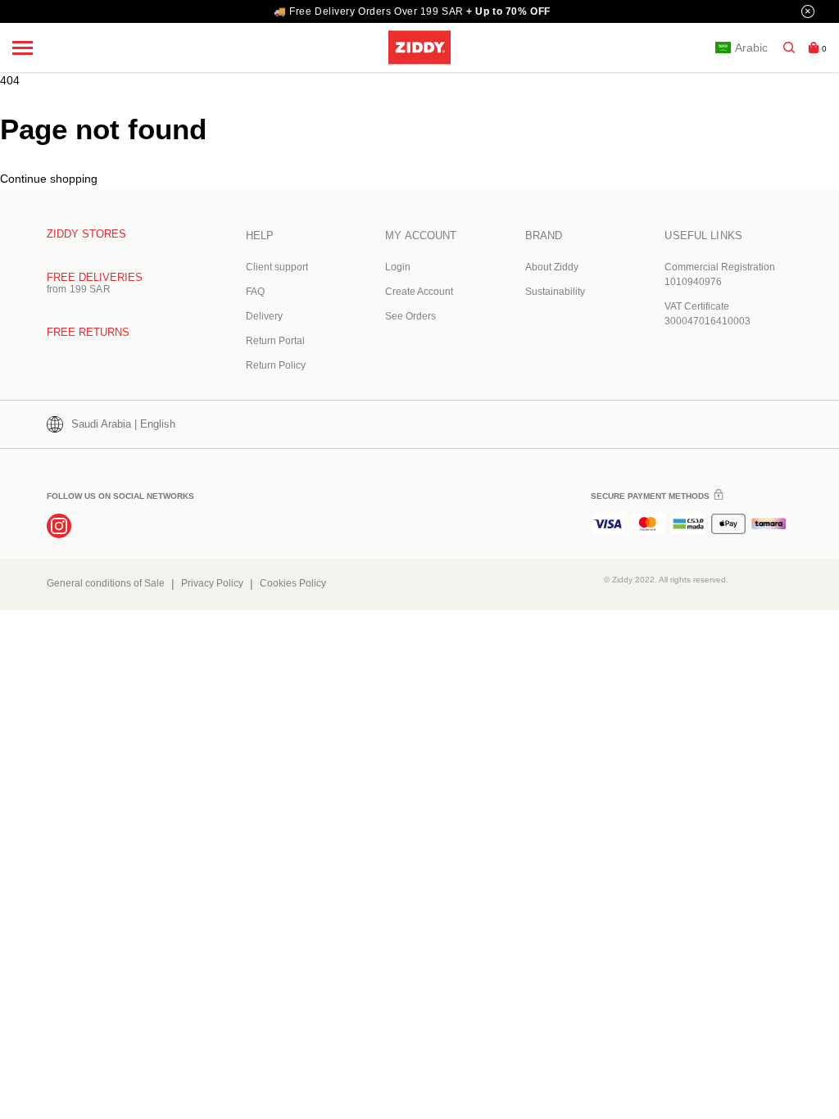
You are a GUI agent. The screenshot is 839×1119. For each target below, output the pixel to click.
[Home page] (419, 47)
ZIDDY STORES (86, 234)
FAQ (255, 291)
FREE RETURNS (88, 332)
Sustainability (555, 291)
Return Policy (276, 365)
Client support (277, 267)
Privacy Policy (212, 583)
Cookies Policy (293, 583)
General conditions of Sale (106, 583)
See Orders (410, 316)
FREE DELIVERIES (95, 277)
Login (397, 267)
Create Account (419, 291)
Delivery (264, 316)
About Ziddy (551, 267)
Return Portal (275, 341)
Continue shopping (49, 178)
